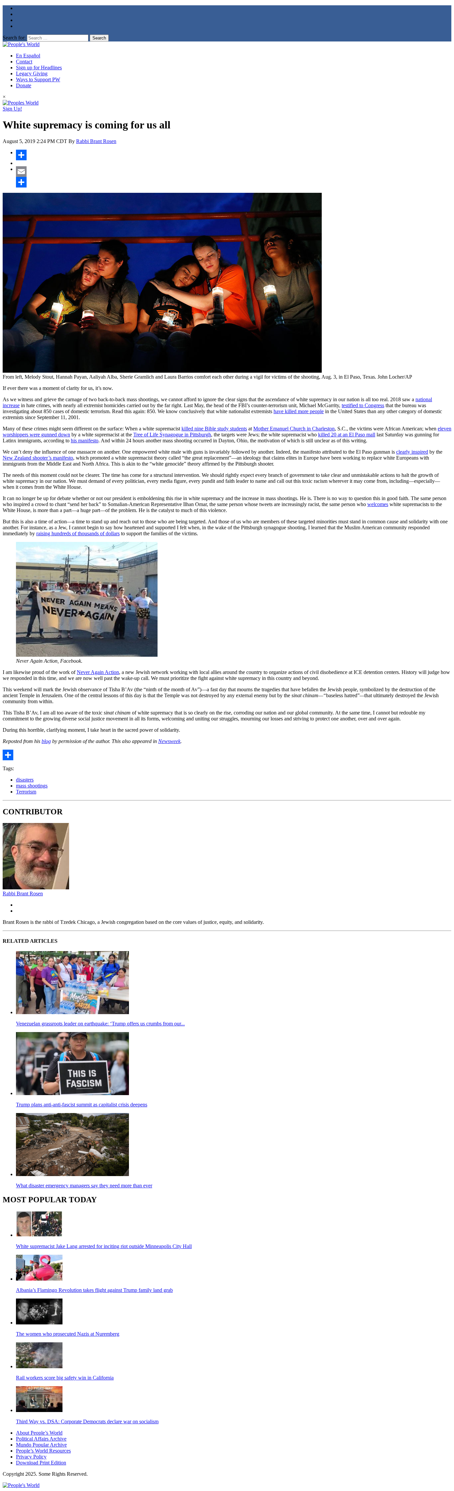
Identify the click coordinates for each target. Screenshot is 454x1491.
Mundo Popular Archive (41, 1445)
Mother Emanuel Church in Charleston (294, 428)
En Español (28, 55)
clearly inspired (412, 452)
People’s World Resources (43, 1451)
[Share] (233, 155)
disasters (25, 780)
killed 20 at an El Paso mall (346, 434)
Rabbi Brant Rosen (96, 141)
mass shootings (32, 785)
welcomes (377, 504)
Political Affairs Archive (41, 1439)
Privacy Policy (31, 1456)
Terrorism (26, 791)
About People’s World (39, 1433)
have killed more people (299, 411)
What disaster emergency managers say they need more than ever (84, 1185)
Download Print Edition (41, 1462)
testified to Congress (363, 405)
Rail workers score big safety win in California (65, 1377)
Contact (24, 61)
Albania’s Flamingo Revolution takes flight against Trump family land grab (94, 1290)
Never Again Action (98, 672)
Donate (23, 85)
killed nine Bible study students (214, 428)
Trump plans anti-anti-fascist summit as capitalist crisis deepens (81, 1104)
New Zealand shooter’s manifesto (38, 458)
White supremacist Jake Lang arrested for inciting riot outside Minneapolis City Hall (104, 1246)
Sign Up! (12, 109)
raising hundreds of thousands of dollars (78, 533)
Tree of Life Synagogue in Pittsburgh (172, 434)
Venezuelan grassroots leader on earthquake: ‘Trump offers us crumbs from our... (100, 1023)
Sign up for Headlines (39, 67)
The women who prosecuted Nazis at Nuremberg (67, 1334)
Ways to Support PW (38, 79)
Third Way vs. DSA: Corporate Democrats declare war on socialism (87, 1421)
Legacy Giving (32, 73)
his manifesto (84, 440)
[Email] (233, 171)
